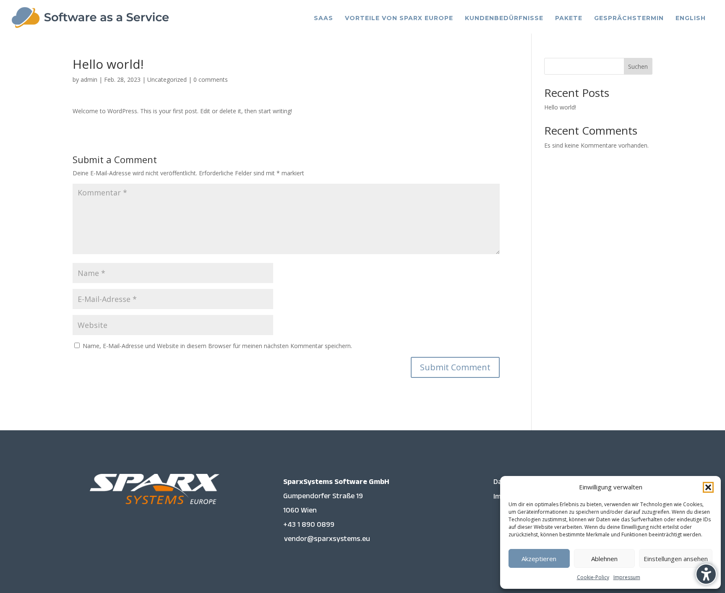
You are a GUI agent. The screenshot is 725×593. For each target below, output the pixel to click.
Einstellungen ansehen (676, 558)
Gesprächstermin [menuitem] (629, 18)
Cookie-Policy (593, 577)
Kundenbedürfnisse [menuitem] (504, 18)
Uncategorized (167, 79)
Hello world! (560, 107)
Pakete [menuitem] (568, 18)
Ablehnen (604, 558)
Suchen (638, 66)
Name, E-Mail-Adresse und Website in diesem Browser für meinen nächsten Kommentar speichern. (217, 346)
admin (89, 79)
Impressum (626, 577)
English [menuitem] (690, 18)
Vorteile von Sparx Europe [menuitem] (399, 18)
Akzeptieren (539, 558)
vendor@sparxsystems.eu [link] (327, 539)
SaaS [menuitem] (323, 18)
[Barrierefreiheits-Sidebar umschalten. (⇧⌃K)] (706, 574)
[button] (708, 487)
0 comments (210, 79)
